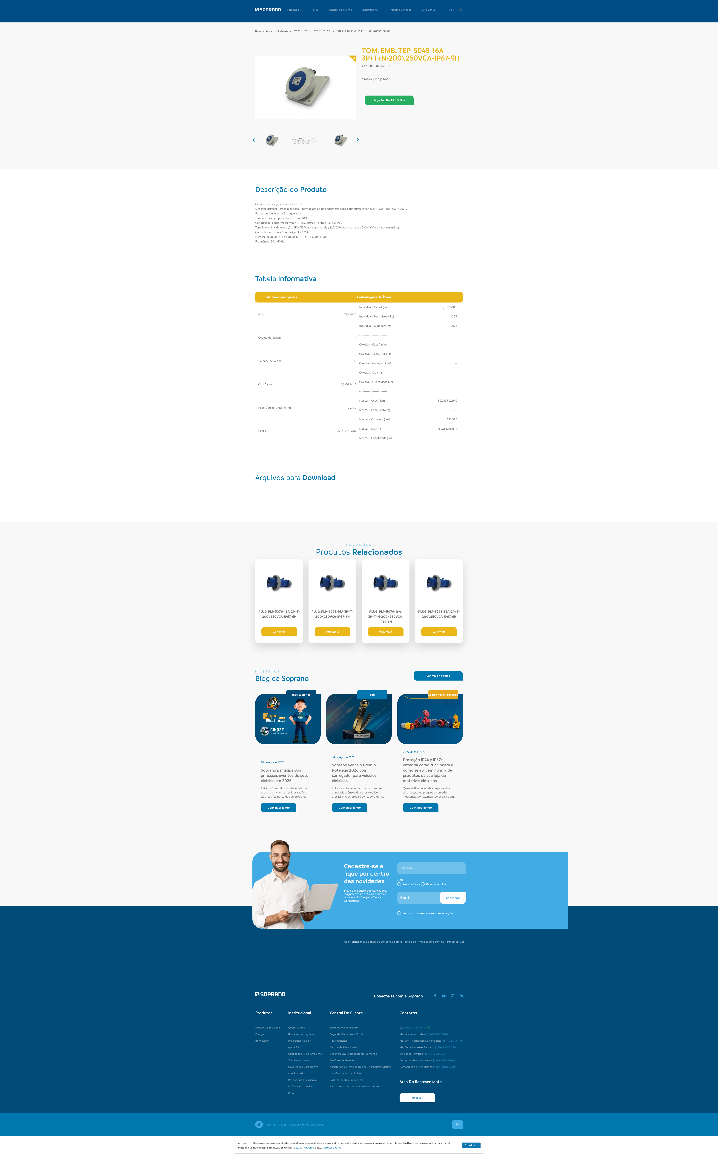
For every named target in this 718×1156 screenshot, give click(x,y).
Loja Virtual (429, 9)
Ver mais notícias (438, 676)
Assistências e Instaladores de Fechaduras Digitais (360, 1066)
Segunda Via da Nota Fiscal (346, 1034)
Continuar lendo (279, 807)
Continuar (471, 1145)
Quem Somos (296, 1027)
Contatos (408, 1012)
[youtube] (444, 996)
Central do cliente (346, 1012)
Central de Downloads (343, 1047)
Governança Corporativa (303, 1066)
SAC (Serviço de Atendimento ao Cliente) (355, 1086)
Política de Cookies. (332, 1147)
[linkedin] (461, 996)
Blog (316, 9)
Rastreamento (339, 1040)
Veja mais (279, 632)
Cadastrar (453, 898)
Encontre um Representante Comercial (354, 1053)
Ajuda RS (293, 1047)
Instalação (283, 31)
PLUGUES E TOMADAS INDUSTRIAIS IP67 (312, 30)
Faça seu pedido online (389, 100)
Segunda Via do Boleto (344, 1027)
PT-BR (451, 9)
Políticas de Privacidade (302, 1079)
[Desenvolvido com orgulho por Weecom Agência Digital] (259, 1124)
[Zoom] (352, 59)
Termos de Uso (455, 941)
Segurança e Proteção (443, 694)
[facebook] (435, 996)
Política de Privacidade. (303, 1147)
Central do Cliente (340, 9)
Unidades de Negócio (301, 1034)
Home (258, 31)
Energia (270, 31)
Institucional (370, 9)
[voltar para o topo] (457, 1124)
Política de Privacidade (417, 941)
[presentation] (253, 139)
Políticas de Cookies (300, 1086)
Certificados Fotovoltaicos (346, 1073)
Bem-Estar (262, 1040)
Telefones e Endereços (344, 1060)
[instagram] (452, 996)
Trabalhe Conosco (400, 9)
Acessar (417, 1097)
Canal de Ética (297, 1073)
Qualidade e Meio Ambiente (305, 1053)
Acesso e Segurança (267, 1027)
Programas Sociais (299, 1040)
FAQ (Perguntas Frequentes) (347, 1079)
